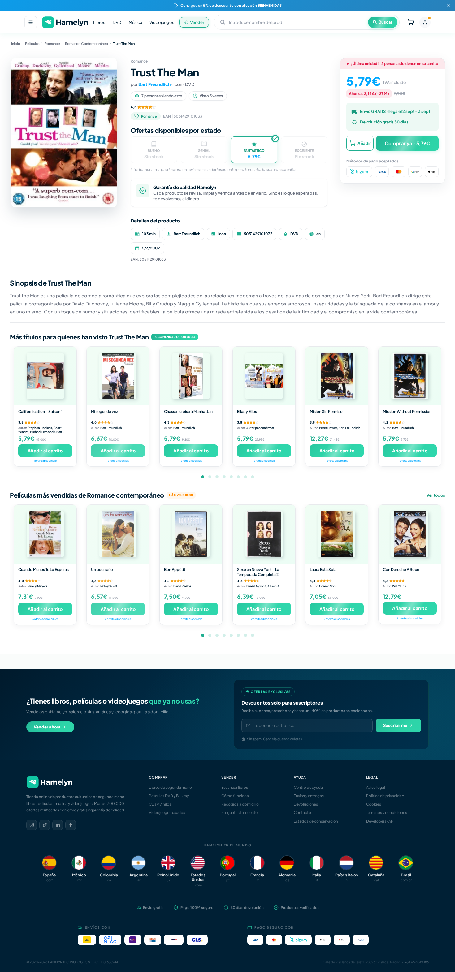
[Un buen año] (118, 534)
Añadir (364, 142)
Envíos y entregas (309, 795)
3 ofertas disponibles (45, 618)
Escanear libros (234, 787)
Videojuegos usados (167, 812)
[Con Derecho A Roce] (410, 534)
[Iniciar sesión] (425, 22)
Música (135, 22)
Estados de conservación (316, 821)
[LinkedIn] (57, 825)
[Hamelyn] (65, 22)
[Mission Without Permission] (410, 376)
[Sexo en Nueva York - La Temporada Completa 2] (264, 534)
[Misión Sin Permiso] (337, 376)
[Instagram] (31, 825)
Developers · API (380, 821)
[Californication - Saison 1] (45, 376)
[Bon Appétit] (191, 534)
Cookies (373, 804)
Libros (99, 22)
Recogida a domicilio (240, 804)
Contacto (302, 812)
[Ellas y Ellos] (264, 376)
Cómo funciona (235, 795)
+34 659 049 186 (417, 962)
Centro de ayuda (308, 787)
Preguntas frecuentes (240, 812)
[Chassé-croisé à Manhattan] (191, 376)
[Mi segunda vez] (118, 376)
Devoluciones (306, 804)
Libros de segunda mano (170, 787)
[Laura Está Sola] (337, 534)
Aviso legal (375, 787)
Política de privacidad (385, 795)
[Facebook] (70, 825)
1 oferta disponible (45, 460)
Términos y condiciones (386, 812)
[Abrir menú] (30, 22)
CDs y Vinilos (160, 804)
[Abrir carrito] (411, 22)
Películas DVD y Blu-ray (169, 795)
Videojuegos (162, 22)
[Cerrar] (448, 5)
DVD (117, 22)
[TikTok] (44, 825)
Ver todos (436, 495)
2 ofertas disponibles (118, 618)
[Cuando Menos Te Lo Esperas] (45, 534)
